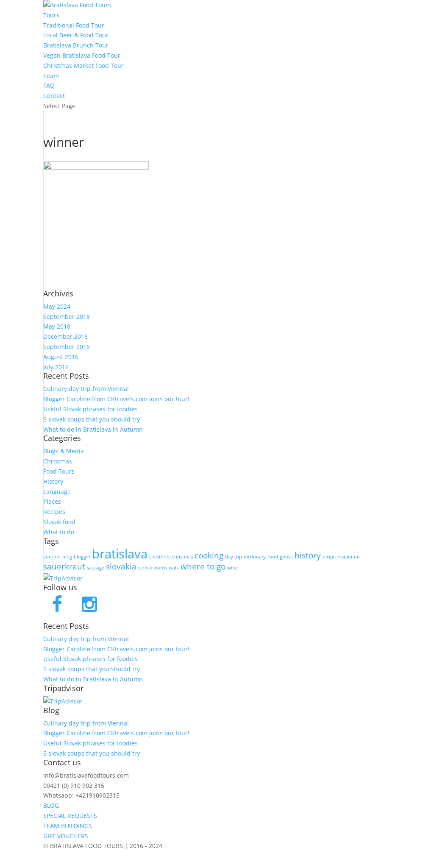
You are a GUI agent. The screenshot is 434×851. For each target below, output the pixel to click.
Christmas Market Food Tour (83, 65)
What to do (58, 532)
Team (51, 76)
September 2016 (66, 347)
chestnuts (159, 557)
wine (232, 568)
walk (174, 568)
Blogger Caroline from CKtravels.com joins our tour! (116, 399)
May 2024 (56, 306)
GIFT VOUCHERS (65, 836)
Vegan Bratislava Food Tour (81, 55)
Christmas (57, 461)
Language (57, 492)
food (272, 557)
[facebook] (57, 605)
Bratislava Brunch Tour (75, 45)
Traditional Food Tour (73, 25)
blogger (82, 557)
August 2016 (60, 357)
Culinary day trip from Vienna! (86, 389)
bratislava (119, 553)
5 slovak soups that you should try (91, 419)
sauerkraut (64, 566)
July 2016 (56, 367)
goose (286, 557)
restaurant (348, 557)
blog (67, 557)
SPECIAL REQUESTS (70, 816)
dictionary (255, 557)
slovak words (152, 568)
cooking (209, 555)
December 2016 (65, 336)
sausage (95, 568)
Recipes (54, 512)
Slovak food (59, 522)
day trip (233, 557)
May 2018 (56, 326)
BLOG (51, 805)
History (53, 481)
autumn (52, 557)
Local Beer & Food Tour (75, 35)
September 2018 (66, 316)
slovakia (121, 566)
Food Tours (59, 471)
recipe (329, 557)
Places (52, 501)
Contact (54, 96)
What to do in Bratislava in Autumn (93, 429)
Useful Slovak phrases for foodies (90, 409)
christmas (182, 557)
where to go (203, 566)
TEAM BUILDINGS (67, 826)
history (308, 555)
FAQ (49, 85)
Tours (51, 15)
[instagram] (91, 605)
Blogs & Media (63, 451)
